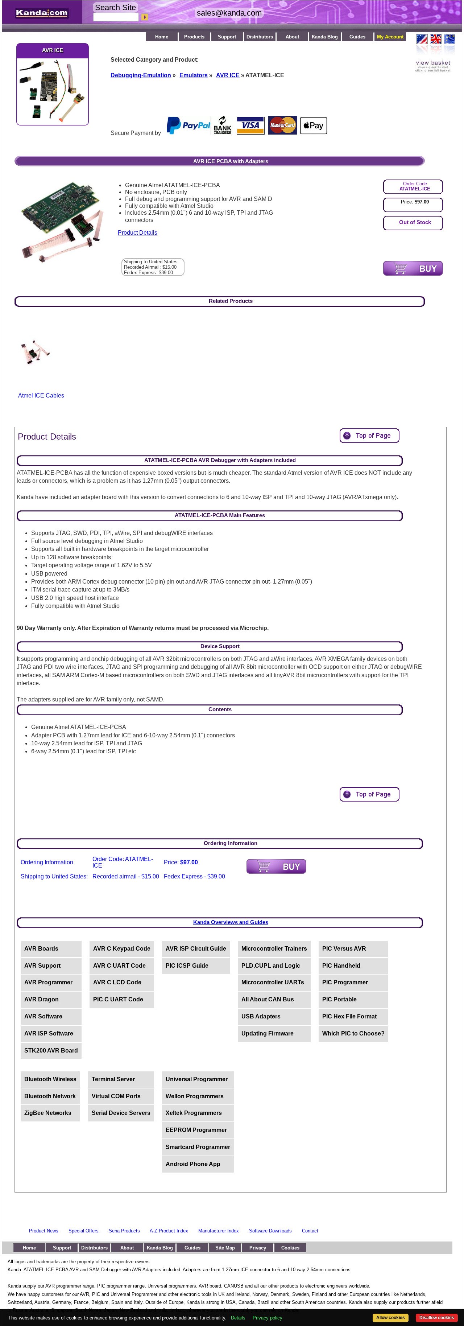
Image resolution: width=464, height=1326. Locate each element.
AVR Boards (41, 949)
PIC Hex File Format (349, 1016)
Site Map (225, 1248)
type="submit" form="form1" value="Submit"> (413, 268)
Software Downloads (270, 1231)
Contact (310, 1231)
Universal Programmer (197, 1079)
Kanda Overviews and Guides (230, 922)
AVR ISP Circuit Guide (196, 949)
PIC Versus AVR (344, 949)
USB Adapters (261, 1016)
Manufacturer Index (218, 1231)
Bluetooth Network (50, 1096)
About (292, 37)
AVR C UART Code (119, 966)
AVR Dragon (41, 999)
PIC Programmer (345, 982)
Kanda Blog (325, 37)
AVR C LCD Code (117, 982)
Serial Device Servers (121, 1113)
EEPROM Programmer (196, 1130)
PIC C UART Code (118, 999)
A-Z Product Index (169, 1231)
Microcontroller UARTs (272, 982)
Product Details (137, 233)
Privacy (257, 1248)
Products (194, 37)
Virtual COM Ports (116, 1096)
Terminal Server (113, 1079)
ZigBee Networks (47, 1113)
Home (161, 37)
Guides (357, 37)
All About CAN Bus (267, 999)
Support (227, 37)
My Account (390, 37)
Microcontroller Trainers (274, 949)
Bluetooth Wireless (50, 1079)
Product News (43, 1231)
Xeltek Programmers (194, 1113)
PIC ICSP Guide (187, 966)
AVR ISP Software (48, 1033)
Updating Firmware (267, 1033)
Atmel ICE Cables (41, 395)
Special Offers (84, 1231)
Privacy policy (267, 1318)
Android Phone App (193, 1164)
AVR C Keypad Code (121, 949)
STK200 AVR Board (51, 1050)
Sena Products (124, 1231)
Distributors (259, 37)
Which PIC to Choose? (353, 1033)
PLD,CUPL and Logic (270, 966)
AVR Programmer (48, 982)
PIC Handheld (341, 966)
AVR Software (43, 1016)
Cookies (290, 1248)
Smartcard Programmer (198, 1147)
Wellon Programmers (195, 1096)
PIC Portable (339, 999)
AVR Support (42, 966)
